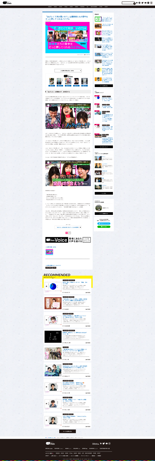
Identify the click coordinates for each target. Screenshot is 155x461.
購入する (51, 85)
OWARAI (50, 6)
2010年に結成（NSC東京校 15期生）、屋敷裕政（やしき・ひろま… (107, 166)
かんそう (81, 54)
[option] (104, 208)
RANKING (82, 6)
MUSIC (55, 6)
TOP (46, 437)
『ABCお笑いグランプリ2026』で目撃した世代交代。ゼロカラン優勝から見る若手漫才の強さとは (75, 299)
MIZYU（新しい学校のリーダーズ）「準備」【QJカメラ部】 (75, 283)
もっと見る (104, 193)
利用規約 (99, 455)
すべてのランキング (104, 146)
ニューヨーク (104, 163)
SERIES (76, 6)
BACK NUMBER (94, 6)
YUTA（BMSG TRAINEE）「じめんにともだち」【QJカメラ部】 (75, 417)
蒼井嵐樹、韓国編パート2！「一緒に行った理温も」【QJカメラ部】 (74, 400)
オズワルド (104, 185)
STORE (100, 6)
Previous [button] (96, 208)
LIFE (83, 453)
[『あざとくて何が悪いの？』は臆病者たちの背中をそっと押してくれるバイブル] (49, 252)
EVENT (106, 6)
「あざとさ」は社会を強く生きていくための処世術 (67, 227)
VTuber (65, 6)
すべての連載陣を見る (104, 213)
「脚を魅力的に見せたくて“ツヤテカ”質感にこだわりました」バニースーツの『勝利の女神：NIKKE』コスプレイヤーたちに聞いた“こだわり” (75, 350)
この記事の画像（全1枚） (51, 247)
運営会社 (93, 455)
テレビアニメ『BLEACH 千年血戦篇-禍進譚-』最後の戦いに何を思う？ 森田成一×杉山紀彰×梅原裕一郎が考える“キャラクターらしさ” (107, 140)
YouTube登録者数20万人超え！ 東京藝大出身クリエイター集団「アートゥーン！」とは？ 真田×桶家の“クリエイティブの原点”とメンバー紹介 (107, 118)
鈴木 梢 (88, 54)
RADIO (75, 453)
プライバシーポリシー (85, 455)
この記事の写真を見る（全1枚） (67, 70)
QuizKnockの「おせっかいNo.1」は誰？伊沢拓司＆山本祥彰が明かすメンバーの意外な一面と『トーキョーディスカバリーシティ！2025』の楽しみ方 (75, 367)
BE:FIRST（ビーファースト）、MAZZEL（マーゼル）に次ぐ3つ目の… (107, 174)
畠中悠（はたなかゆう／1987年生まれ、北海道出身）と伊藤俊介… (107, 188)
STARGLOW (104, 171)
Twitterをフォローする (104, 223)
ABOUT (47, 455)
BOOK (79, 453)
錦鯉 (103, 178)
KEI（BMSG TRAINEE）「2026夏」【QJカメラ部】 (107, 107)
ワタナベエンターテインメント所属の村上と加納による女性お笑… (107, 159)
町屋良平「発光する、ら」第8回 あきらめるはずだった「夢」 (75, 333)
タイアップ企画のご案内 (63, 455)
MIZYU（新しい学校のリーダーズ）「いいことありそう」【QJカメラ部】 (107, 99)
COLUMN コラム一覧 (51, 437)
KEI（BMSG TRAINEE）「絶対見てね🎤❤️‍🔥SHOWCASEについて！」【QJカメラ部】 (73, 383)
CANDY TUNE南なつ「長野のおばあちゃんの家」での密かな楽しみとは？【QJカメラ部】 (107, 128)
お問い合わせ (53, 455)
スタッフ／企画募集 (74, 455)
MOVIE (60, 6)
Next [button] (110, 208)
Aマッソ (103, 156)
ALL (87, 6)
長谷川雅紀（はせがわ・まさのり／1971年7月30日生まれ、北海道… (107, 181)
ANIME (71, 6)
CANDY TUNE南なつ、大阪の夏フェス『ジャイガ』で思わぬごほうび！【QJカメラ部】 (74, 316)
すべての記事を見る (67, 431)
